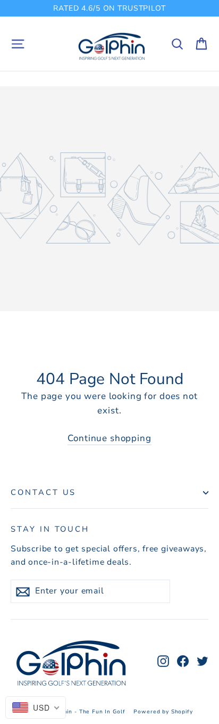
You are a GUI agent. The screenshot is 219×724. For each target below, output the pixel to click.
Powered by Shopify (162, 711)
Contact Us (43, 492)
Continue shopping (109, 438)
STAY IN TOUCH (50, 529)
